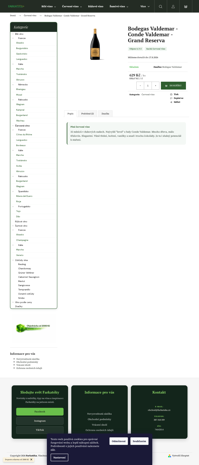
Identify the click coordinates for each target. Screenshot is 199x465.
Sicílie (19, 166)
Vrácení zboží (23, 365)
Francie (22, 38)
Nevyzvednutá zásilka (27, 359)
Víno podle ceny (23, 302)
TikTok (40, 430)
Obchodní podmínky (27, 362)
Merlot (21, 281)
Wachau (20, 120)
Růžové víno (21, 221)
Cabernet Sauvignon (28, 277)
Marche (20, 69)
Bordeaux (21, 145)
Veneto (19, 255)
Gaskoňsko (21, 53)
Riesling (22, 264)
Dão (18, 216)
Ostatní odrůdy (26, 293)
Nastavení (59, 457)
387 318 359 (159, 419)
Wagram (20, 104)
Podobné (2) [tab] (87, 113)
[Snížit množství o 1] (140, 85)
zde (53, 449)
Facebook (39, 411)
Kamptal (20, 110)
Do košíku (176, 85)
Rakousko (23, 99)
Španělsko (23, 191)
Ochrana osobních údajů (29, 368)
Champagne (22, 240)
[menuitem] (48, 6)
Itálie (20, 64)
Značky (18, 306)
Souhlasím (139, 441)
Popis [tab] (70, 113)
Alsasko (20, 42)
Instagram (40, 420)
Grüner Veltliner (26, 272)
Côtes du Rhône (24, 134)
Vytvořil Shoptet (180, 455)
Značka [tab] (105, 113)
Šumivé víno (21, 225)
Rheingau (20, 89)
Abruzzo (20, 79)
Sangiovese (24, 285)
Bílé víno (19, 34)
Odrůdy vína (21, 260)
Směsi (21, 298)
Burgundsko (22, 48)
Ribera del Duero (24, 196)
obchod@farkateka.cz (159, 410)
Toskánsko (21, 74)
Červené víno (22, 125)
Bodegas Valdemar (172, 66)
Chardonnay (24, 268)
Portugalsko (24, 206)
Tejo (18, 211)
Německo (23, 84)
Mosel (19, 94)
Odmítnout (119, 441)
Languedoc (21, 59)
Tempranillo (24, 289)
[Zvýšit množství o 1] (155, 85)
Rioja (18, 201)
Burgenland (22, 115)
